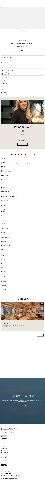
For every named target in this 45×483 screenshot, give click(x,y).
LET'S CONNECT (4, 452)
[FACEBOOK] (9, 457)
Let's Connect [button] (22, 405)
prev (21, 31)
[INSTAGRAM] (2, 457)
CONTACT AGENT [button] (22, 144)
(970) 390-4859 (22, 136)
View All (40, 334)
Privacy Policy (13, 478)
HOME (2, 442)
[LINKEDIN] (6, 457)
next (24, 31)
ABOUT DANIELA (4, 444)
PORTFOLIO (3, 446)
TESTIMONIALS (4, 450)
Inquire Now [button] (22, 50)
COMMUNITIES (4, 448)
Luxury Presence (22, 475)
